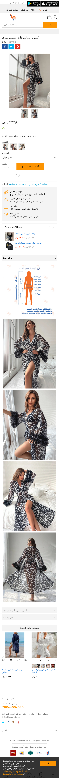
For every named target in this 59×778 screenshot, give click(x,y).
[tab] (29, 258)
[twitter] (3, 722)
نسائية (44, 184)
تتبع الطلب (24, 10)
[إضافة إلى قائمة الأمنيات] (18, 660)
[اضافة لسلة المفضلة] (18, 175)
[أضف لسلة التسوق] (33, 660)
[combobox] (22, 25)
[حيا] (13, 17)
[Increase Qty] (13, 167)
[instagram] (13, 722)
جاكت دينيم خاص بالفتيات (25, 234)
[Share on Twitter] (11, 46)
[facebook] (8, 722)
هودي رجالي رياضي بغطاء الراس (28, 243)
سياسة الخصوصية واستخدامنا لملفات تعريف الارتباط (16, 772)
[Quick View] (11, 660)
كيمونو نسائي (35, 184)
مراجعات (8, 617)
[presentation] (49, 227)
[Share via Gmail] (17, 46)
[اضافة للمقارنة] (26, 660)
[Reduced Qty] (5, 167)
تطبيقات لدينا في (17, 2)
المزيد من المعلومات (15, 610)
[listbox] (29, 147)
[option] (5, 146)
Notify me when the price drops (19, 136)
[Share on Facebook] (5, 46)
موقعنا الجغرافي (12, 10)
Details (7, 258)
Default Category (18, 184)
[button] (34, 113)
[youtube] (18, 722)
